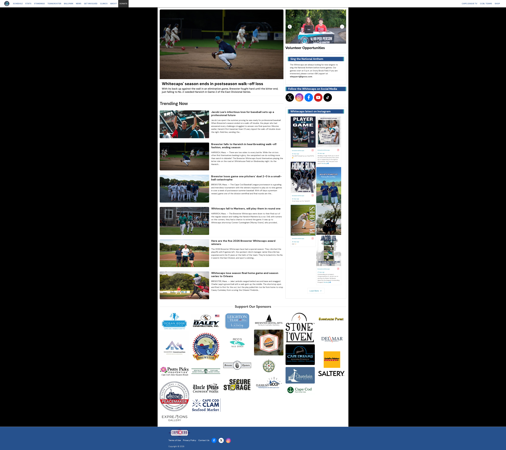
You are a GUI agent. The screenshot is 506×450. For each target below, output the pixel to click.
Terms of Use (174, 440)
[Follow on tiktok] (327, 97)
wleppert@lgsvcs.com (301, 76)
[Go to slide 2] (315, 41)
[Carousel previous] (290, 27)
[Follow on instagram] (299, 97)
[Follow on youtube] (318, 97)
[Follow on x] (290, 97)
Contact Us (203, 440)
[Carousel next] (342, 27)
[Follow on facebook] (309, 97)
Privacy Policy (189, 440)
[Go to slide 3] (317, 41)
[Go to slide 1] (313, 41)
